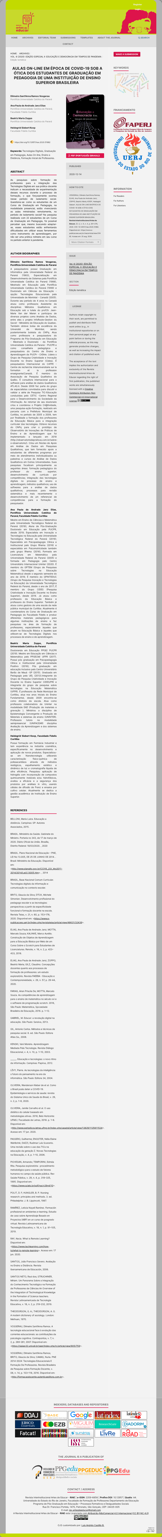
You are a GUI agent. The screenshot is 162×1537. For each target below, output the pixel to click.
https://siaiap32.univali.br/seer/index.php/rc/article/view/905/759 (46, 1346)
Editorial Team (47, 37)
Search (145, 37)
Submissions (68, 37)
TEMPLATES (86, 37)
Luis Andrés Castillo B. (92, 1525)
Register (137, 4)
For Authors (119, 201)
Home (14, 37)
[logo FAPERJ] (133, 131)
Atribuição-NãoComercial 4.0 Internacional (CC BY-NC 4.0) (118, 1513)
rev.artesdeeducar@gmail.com (85, 1510)
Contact (68, 44)
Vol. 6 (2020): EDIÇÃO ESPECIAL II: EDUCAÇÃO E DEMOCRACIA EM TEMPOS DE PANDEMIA (55, 56)
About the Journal (109, 37)
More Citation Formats (82, 242)
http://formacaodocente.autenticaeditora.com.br (37, 1376)
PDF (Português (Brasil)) (85, 155)
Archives (27, 37)
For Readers (119, 196)
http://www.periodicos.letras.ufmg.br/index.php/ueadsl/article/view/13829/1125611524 (57, 1128)
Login (137, 9)
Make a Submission (127, 54)
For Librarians (120, 205)
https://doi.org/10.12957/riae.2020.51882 (32, 142)
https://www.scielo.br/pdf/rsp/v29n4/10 (32, 1185)
